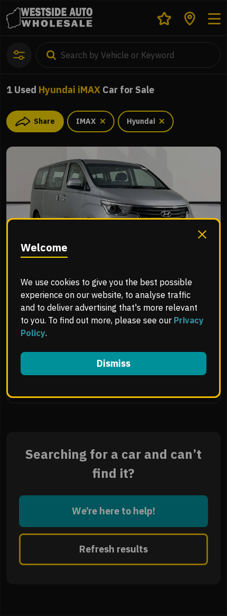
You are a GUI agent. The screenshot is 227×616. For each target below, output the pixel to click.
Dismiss (113, 363)
